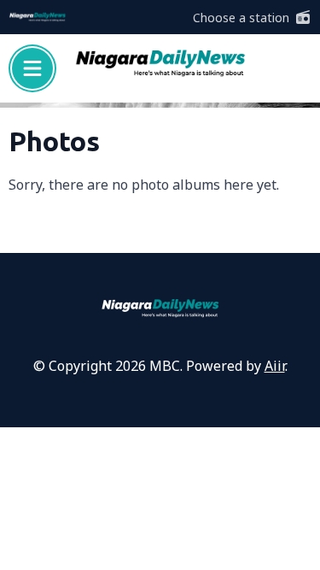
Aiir (275, 365)
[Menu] (32, 68)
